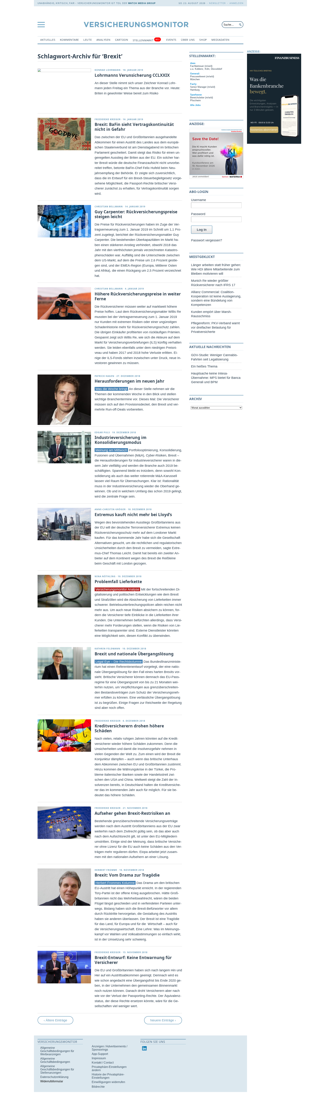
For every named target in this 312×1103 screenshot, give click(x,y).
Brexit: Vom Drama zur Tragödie (127, 875)
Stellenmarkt (146, 40)
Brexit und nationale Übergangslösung (134, 654)
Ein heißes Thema (204, 366)
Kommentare (69, 39)
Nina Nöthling (105, 576)
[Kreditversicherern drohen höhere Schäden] (64, 735)
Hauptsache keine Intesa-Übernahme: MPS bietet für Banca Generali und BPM (215, 377)
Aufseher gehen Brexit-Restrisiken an (132, 813)
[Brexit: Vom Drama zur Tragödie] (64, 887)
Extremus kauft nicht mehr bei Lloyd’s (133, 514)
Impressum (99, 1058)
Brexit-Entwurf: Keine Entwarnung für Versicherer (133, 960)
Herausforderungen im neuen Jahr (129, 381)
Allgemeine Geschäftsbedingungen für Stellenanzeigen (57, 1069)
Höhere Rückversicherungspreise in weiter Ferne (138, 296)
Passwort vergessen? (206, 240)
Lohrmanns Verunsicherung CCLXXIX (132, 75)
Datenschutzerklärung (54, 1077)
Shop (203, 39)
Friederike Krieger (108, 119)
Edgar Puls (102, 432)
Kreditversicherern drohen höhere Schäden (129, 728)
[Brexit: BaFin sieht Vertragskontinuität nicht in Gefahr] (64, 134)
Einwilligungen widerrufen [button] (108, 1082)
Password (198, 214)
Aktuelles (47, 39)
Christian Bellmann (109, 206)
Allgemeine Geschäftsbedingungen (55, 1060)
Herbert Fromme (106, 870)
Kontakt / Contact (103, 1062)
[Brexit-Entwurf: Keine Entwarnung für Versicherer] (64, 967)
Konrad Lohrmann (108, 70)
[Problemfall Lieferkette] (64, 591)
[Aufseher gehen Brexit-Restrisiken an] (64, 822)
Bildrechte (98, 1086)
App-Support (100, 1053)
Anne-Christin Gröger (110, 509)
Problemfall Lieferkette (118, 581)
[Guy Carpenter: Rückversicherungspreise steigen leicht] (64, 221)
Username (198, 200)
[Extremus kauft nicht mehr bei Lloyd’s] (64, 524)
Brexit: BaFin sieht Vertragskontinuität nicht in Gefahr (134, 127)
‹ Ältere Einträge (55, 1020)
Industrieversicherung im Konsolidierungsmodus (120, 440)
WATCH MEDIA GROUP (142, 3)
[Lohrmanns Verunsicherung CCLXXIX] (64, 71)
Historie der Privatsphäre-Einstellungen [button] (108, 1076)
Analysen (103, 39)
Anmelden (236, 3)
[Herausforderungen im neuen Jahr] (64, 400)
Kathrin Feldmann (107, 648)
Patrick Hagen (104, 376)
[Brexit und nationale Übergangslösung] (64, 663)
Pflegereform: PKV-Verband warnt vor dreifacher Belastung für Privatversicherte (215, 327)
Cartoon (121, 39)
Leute (87, 39)
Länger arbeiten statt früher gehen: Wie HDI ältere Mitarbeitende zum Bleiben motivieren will (216, 269)
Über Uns (188, 39)
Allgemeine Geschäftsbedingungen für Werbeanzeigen (57, 1051)
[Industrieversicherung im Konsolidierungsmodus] (64, 447)
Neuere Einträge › (163, 1020)
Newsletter (217, 3)
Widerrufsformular (51, 1081)
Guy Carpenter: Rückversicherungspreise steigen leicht (136, 214)
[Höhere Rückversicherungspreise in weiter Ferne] (64, 303)
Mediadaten (220, 39)
